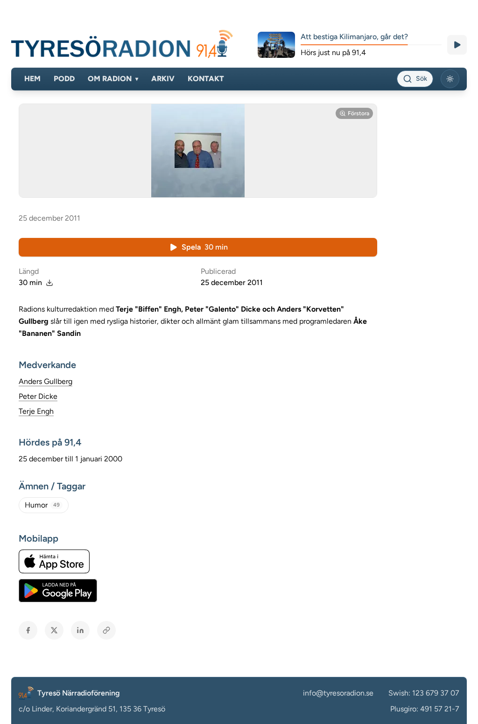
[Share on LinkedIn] (80, 630)
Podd (64, 78)
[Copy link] (106, 630)
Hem (32, 78)
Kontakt (206, 78)
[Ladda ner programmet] (49, 282)
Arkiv (163, 78)
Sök (421, 79)
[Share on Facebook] (28, 630)
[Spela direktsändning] (457, 45)
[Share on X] (54, 630)
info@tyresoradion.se (338, 693)
